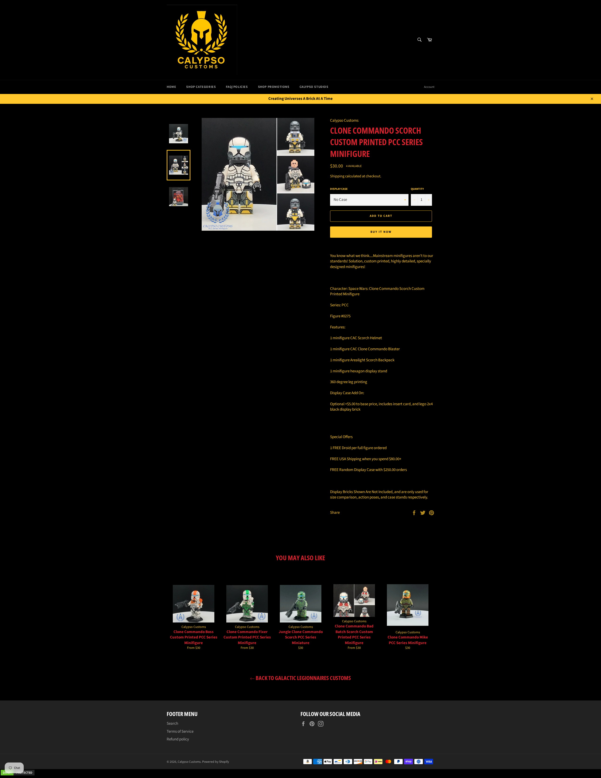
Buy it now (381, 232)
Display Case (339, 189)
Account (429, 87)
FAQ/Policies (237, 87)
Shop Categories (201, 87)
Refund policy (178, 739)
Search (172, 723)
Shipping (337, 176)
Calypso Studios (314, 87)
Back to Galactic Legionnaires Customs (303, 678)
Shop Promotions (273, 87)
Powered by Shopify (215, 761)
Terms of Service (180, 731)
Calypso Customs (189, 761)
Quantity (417, 189)
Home (171, 87)
